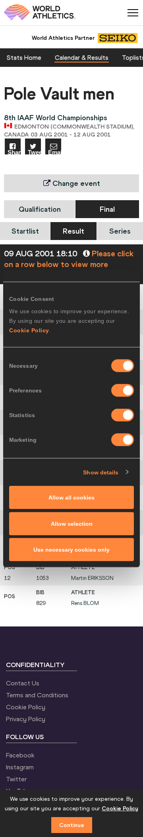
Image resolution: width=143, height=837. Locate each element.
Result (73, 231)
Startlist (25, 231)
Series (120, 231)
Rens (85, 603)
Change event (75, 183)
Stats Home (24, 57)
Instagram (20, 767)
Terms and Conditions (37, 695)
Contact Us (22, 683)
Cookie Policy (29, 330)
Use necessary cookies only (71, 549)
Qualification (40, 209)
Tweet (34, 151)
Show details (100, 472)
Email (54, 151)
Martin (92, 578)
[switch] (122, 390)
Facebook (20, 755)
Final (107, 209)
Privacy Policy (25, 719)
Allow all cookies (71, 497)
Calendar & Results (81, 57)
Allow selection (72, 523)
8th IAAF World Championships (55, 117)
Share (14, 151)
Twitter (16, 779)
